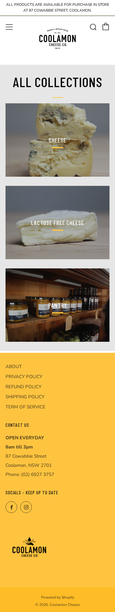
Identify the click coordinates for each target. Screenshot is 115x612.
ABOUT (14, 366)
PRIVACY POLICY (24, 377)
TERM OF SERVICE (25, 407)
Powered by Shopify (57, 597)
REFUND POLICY (23, 387)
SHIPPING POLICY (25, 397)
